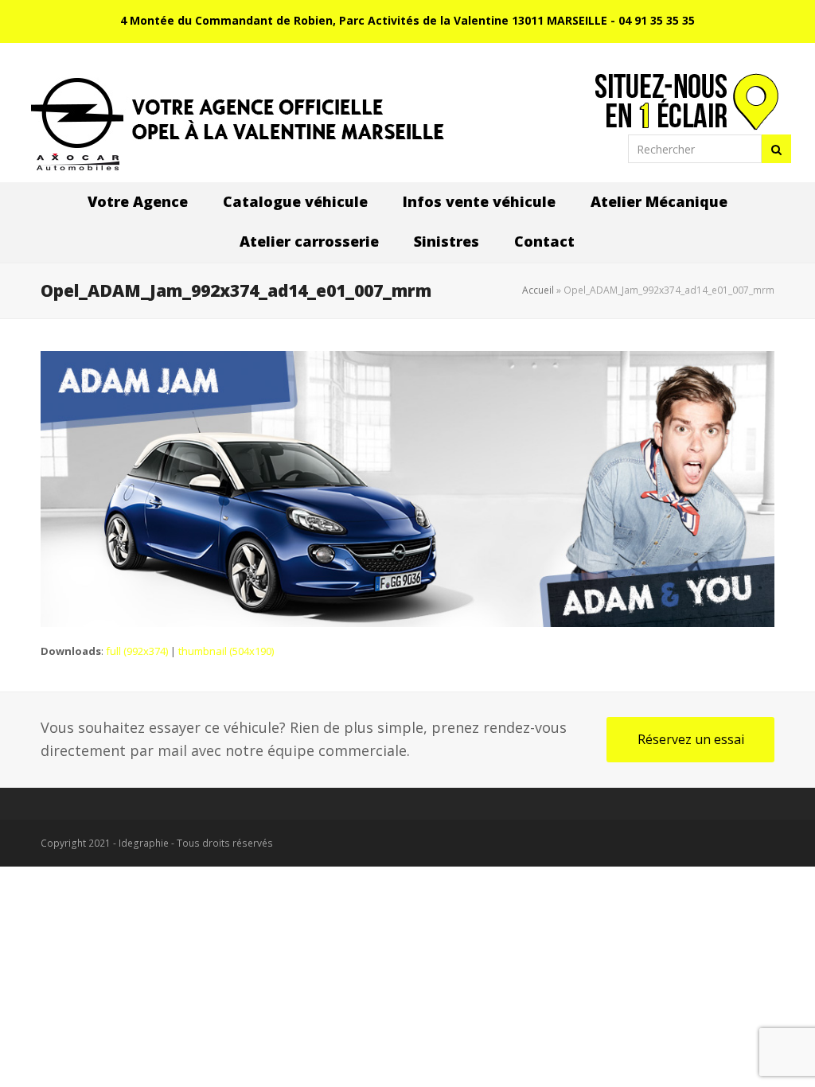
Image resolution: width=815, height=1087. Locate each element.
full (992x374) (137, 651)
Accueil (538, 290)
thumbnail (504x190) (226, 651)
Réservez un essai (691, 739)
